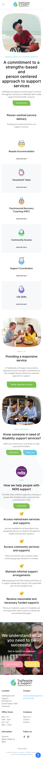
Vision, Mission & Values (21, 384)
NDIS (4, 742)
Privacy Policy (22, 748)
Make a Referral (8, 739)
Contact (26, 722)
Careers (26, 719)
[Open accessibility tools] (38, 755)
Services (5, 736)
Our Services (21, 103)
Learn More (21, 506)
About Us (27, 717)
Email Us (32, 664)
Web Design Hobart (25, 754)
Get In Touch (13, 664)
